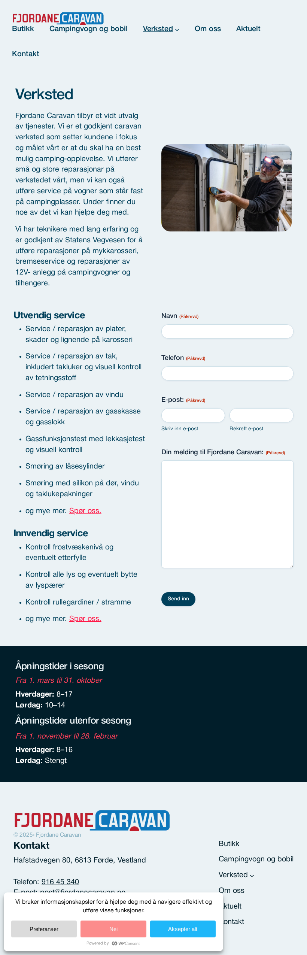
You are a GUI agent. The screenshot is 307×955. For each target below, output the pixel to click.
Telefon (183, 358)
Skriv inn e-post (179, 429)
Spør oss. (85, 511)
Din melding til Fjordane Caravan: (223, 452)
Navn (179, 316)
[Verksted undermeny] (177, 29)
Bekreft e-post (246, 429)
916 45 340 (60, 882)
